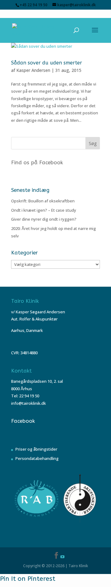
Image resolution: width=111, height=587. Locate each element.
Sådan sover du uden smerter (46, 63)
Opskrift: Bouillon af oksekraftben (43, 201)
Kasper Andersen (33, 70)
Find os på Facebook (37, 162)
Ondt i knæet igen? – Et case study (43, 210)
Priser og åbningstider (36, 449)
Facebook (23, 421)
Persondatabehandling (37, 458)
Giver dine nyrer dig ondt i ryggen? (43, 219)
